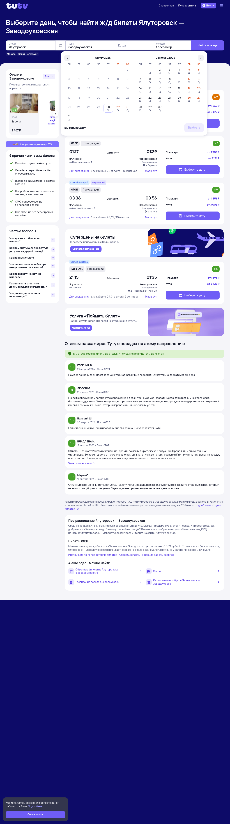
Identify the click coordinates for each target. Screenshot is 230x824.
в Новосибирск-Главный (144, 290)
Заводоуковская (148, 158)
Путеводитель (187, 5)
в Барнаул (151, 165)
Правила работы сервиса (158, 554)
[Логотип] (17, 5)
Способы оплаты (129, 554)
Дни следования (79, 171)
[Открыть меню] (221, 5)
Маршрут (151, 171)
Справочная (166, 5)
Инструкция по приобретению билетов (92, 554)
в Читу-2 (152, 211)
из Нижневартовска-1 (80, 162)
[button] (49, 76)
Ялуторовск (75, 158)
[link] (86, 249)
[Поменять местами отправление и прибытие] (61, 45)
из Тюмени (75, 287)
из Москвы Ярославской (82, 208)
